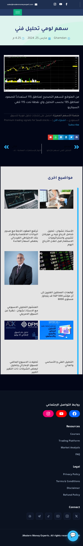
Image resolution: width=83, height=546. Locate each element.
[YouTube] (61, 413)
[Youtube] (61, 4)
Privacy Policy (71, 474)
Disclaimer (73, 488)
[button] (76, 137)
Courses (75, 434)
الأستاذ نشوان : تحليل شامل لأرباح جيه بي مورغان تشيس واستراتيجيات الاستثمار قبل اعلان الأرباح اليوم (57, 238)
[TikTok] (48, 516)
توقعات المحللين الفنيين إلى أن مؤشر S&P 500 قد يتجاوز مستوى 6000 (57, 296)
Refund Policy (71, 495)
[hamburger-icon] (17, 12)
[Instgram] (55, 4)
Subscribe (73, 125)
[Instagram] (48, 413)
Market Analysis (70, 448)
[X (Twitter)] (76, 516)
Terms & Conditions (68, 481)
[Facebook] (66, 4)
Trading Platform (69, 441)
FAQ (77, 454)
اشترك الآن (59, 120)
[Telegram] (39, 516)
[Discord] (30, 516)
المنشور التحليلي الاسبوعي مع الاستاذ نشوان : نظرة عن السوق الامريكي (21, 311)
